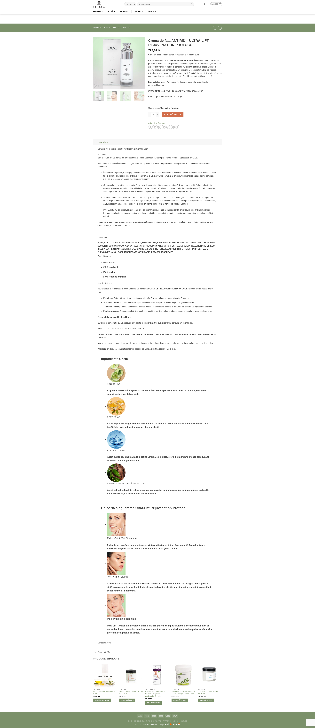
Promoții (124, 11)
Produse (97, 11)
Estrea (138, 11)
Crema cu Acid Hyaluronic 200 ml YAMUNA (131, 692)
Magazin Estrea (110, 27)
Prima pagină (97, 27)
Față (119, 27)
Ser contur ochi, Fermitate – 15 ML (104, 692)
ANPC (175, 721)
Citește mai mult (102, 700)
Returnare (156, 721)
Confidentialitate (142, 721)
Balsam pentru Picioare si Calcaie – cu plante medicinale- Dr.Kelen (155, 693)
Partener (167, 721)
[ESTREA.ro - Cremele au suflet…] (107, 4)
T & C (130, 721)
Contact (152, 11)
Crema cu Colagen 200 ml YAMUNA (208, 692)
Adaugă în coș (172, 114)
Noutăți (111, 11)
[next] (140, 63)
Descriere (103, 142)
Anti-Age (126, 27)
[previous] (97, 63)
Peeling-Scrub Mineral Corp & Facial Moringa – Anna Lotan (183, 692)
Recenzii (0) (104, 652)
